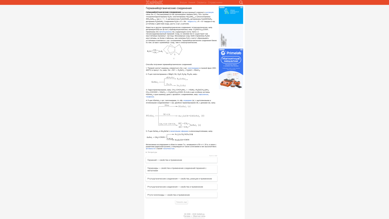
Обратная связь (199, 216)
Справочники (215, 2)
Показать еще (181, 202)
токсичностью (168, 149)
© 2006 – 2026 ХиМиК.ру (194, 214)
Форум (183, 2)
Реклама (187, 216)
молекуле (210, 12)
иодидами (187, 100)
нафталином (203, 94)
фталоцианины (166, 32)
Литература (152, 152)
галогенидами (193, 68)
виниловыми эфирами (179, 131)
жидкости (192, 21)
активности (150, 149)
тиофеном (150, 97)
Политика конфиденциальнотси (194, 218)
